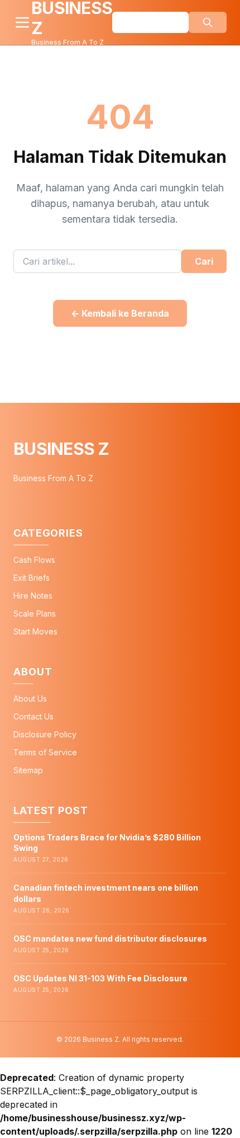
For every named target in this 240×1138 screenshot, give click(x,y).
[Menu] (22, 22)
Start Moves (35, 631)
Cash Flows (34, 560)
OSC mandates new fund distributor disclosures (110, 938)
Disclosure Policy (44, 734)
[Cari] (208, 22)
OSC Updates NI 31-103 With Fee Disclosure (100, 978)
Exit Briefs (31, 577)
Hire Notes (32, 595)
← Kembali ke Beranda (120, 313)
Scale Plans (34, 613)
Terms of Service (45, 752)
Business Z (61, 449)
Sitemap (28, 770)
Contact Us (33, 716)
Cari (204, 261)
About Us (30, 698)
